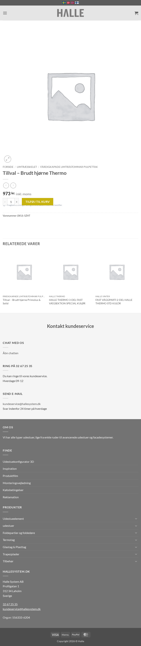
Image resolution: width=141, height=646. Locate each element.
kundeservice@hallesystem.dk (22, 404)
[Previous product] (13, 185)
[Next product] (6, 185)
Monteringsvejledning (17, 483)
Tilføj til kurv (38, 201)
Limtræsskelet (27, 166)
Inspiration (10, 468)
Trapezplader (11, 554)
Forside (8, 166)
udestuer (8, 525)
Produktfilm (10, 475)
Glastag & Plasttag (14, 547)
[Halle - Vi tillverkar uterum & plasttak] (70, 13)
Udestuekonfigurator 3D (18, 461)
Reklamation (11, 497)
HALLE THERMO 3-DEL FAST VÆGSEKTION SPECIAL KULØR (67, 301)
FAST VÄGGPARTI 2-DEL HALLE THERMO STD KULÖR (113, 301)
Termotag (9, 539)
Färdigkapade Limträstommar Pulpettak (69, 166)
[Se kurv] (136, 13)
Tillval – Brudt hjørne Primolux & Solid (22, 301)
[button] (5, 12)
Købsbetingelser (13, 490)
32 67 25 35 (10, 604)
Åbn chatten (10, 353)
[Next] (138, 281)
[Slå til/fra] (136, 518)
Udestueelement (13, 518)
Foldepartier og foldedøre (19, 533)
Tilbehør (8, 561)
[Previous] (3, 281)
